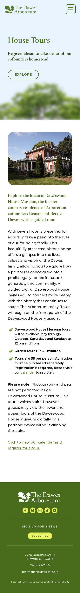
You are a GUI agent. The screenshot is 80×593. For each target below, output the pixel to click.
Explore (23, 74)
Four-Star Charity (60, 582)
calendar (28, 372)
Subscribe (40, 535)
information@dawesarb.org (40, 572)
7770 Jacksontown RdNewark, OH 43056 (40, 557)
